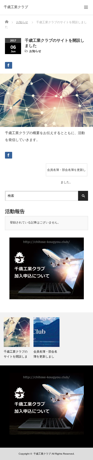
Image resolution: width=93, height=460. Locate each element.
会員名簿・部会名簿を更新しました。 (66, 172)
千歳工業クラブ (16, 7)
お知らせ (35, 51)
